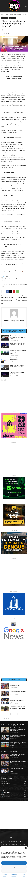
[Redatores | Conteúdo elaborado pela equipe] (2, 30)
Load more (13, 714)
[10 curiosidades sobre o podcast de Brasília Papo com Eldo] (5, 737)
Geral (3, 362)
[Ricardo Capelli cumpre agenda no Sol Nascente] (5, 693)
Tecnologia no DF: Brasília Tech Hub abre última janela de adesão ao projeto (18, 352)
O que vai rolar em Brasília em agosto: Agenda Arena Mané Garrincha (17, 367)
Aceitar (14, 863)
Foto (4, 277)
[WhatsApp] (17, 291)
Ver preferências (14, 871)
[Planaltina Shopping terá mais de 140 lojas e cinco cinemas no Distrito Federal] (5, 338)
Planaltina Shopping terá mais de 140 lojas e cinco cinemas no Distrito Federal (18, 337)
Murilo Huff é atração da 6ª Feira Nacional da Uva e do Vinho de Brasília (17, 345)
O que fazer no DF (12, 18)
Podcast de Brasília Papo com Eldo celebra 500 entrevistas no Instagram (18, 744)
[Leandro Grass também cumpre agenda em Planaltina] (5, 686)
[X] (10, 291)
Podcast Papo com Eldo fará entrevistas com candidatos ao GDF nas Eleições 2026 (18, 729)
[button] (26, 848)
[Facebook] (7, 291)
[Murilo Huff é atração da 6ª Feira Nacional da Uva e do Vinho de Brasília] (5, 345)
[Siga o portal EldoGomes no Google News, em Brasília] (5, 360)
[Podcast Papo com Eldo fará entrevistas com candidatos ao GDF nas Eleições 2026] (5, 730)
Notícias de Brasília (9, 14)
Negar (14, 867)
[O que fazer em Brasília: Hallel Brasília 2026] (5, 374)
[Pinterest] (14, 291)
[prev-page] (2, 380)
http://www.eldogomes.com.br (14, 323)
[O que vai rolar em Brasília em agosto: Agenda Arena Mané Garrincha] (5, 367)
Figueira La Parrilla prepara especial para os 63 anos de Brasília (21, 299)
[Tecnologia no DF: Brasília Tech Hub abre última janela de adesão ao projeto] (5, 352)
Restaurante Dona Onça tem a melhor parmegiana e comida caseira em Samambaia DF (7, 300)
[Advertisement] (14, 397)
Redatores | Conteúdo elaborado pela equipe (14, 30)
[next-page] (5, 380)
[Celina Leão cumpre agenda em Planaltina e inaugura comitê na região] (5, 701)
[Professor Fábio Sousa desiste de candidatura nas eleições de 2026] (5, 708)
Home (2, 14)
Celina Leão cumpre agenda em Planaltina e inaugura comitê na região (17, 700)
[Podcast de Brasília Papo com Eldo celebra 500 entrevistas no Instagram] (5, 744)
